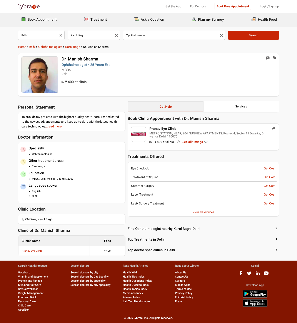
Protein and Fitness (30, 280)
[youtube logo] (266, 274)
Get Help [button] (166, 106)
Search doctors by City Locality (89, 276)
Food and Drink (27, 297)
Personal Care (27, 301)
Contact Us (182, 276)
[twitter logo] (249, 274)
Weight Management (30, 293)
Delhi (32, 47)
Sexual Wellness (28, 289)
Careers (180, 280)
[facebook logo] (240, 274)
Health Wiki (130, 272)
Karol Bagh (72, 47)
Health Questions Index (137, 280)
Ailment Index (131, 297)
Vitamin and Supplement (33, 276)
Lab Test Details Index (136, 301)
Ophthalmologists (50, 47)
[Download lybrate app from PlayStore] (255, 296)
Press (178, 301)
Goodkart (24, 272)
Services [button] (241, 106)
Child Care (24, 305)
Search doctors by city (84, 272)
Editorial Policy (184, 297)
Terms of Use (183, 289)
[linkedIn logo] (257, 274)
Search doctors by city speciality (90, 284)
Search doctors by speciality (87, 280)
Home (22, 47)
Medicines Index (133, 293)
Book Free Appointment (233, 6)
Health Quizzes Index (136, 284)
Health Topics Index (135, 289)
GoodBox (23, 309)
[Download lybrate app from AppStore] (255, 306)
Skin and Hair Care (29, 284)
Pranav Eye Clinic (32, 250)
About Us (180, 272)
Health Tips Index (134, 276)
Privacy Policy (183, 293)
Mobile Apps (182, 284)
